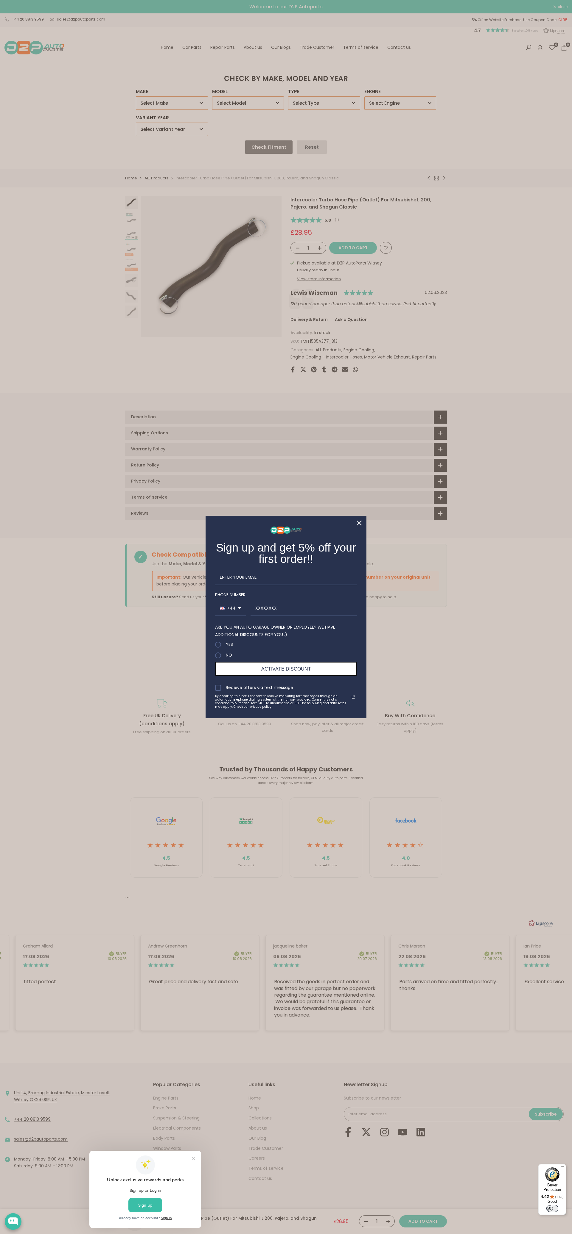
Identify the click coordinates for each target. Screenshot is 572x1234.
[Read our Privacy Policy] (353, 697)
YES (229, 645)
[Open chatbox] (13, 1221)
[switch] (552, 1208)
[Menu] (562, 1167)
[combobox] (230, 608)
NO (229, 655)
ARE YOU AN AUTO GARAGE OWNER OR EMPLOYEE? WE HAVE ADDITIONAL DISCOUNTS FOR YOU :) (275, 631)
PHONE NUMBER (230, 595)
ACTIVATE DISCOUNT (286, 668)
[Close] (359, 523)
